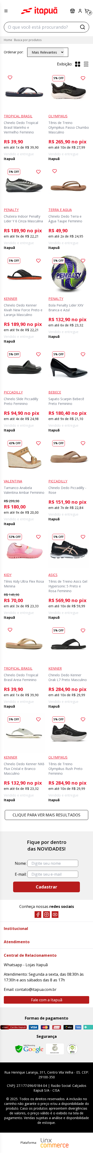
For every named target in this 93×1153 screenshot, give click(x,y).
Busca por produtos (27, 40)
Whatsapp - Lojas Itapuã (26, 964)
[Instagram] (46, 914)
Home (8, 40)
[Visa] (33, 1027)
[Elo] (68, 1027)
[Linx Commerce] (54, 1143)
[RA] (72, 1049)
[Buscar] (82, 27)
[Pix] (88, 1027)
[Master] (45, 1027)
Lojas (73, 11)
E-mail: (20, 874)
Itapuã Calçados (39, 11)
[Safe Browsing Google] (29, 1049)
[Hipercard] (57, 1027)
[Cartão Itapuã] (13, 1027)
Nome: (20, 863)
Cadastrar (46, 887)
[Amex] (78, 1027)
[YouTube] (55, 914)
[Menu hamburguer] (6, 11)
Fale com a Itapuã (46, 999)
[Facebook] (38, 914)
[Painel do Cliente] (80, 11)
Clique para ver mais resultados (46, 815)
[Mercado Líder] (54, 1049)
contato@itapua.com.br (36, 989)
